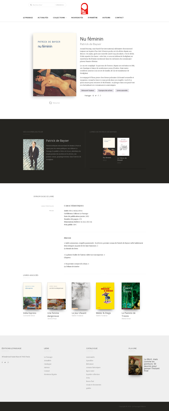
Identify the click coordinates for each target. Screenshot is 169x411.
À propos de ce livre (105, 90)
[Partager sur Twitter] (96, 95)
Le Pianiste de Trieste (128, 314)
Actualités (43, 18)
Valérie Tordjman (77, 316)
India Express (29, 313)
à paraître (92, 18)
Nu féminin (107, 157)
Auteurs (106, 18)
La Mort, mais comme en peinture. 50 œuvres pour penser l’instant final (152, 365)
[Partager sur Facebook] (98, 95)
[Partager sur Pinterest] (93, 95)
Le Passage (28, 18)
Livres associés (122, 90)
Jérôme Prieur (52, 319)
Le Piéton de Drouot (122, 159)
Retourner (56, 103)
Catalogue (47, 364)
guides (88, 388)
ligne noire (90, 371)
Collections (59, 5)
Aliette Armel (126, 319)
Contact (119, 18)
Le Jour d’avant (79, 313)
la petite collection (93, 374)
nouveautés (77, 18)
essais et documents (93, 385)
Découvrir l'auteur (88, 90)
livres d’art (90, 381)
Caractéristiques (47, 206)
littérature (90, 364)
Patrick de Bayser (90, 44)
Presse (51, 210)
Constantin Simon (29, 316)
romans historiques (93, 367)
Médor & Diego (103, 313)
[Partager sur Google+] (100, 95)
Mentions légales (50, 374)
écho (88, 378)
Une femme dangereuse (53, 314)
